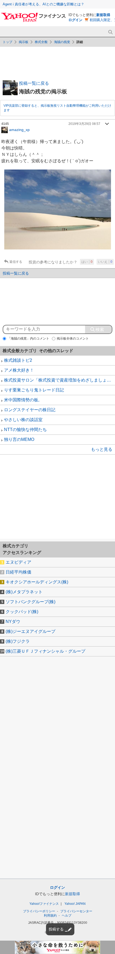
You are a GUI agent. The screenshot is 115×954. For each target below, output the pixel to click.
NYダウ (13, 621)
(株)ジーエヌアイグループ (30, 631)
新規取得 (103, 15)
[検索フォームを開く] (110, 32)
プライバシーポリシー (39, 911)
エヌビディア (18, 562)
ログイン (75, 20)
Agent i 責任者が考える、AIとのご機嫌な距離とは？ (43, 4)
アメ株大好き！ (19, 370)
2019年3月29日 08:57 (84, 124)
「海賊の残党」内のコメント (28, 338)
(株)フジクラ (18, 641)
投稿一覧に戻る (34, 83)
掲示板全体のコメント (73, 338)
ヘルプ (66, 915)
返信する (15, 262)
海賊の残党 (62, 42)
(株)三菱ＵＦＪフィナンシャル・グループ (45, 651)
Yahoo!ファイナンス (44, 904)
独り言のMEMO (19, 439)
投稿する (56, 929)
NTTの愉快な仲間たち (25, 429)
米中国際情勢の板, (21, 400)
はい (87, 262)
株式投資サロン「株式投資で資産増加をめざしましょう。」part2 (59, 380)
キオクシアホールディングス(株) (37, 582)
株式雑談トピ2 (18, 360)
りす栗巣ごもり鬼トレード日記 (34, 390)
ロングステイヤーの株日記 (29, 409)
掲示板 (23, 42)
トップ (7, 42)
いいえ (105, 262)
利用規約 (50, 915)
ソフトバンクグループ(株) (30, 601)
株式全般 (41, 42)
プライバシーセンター (76, 911)
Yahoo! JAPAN (75, 904)
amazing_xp (19, 129)
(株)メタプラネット (24, 592)
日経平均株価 (18, 572)
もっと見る (101, 449)
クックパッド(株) (22, 611)
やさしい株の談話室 (23, 419)
